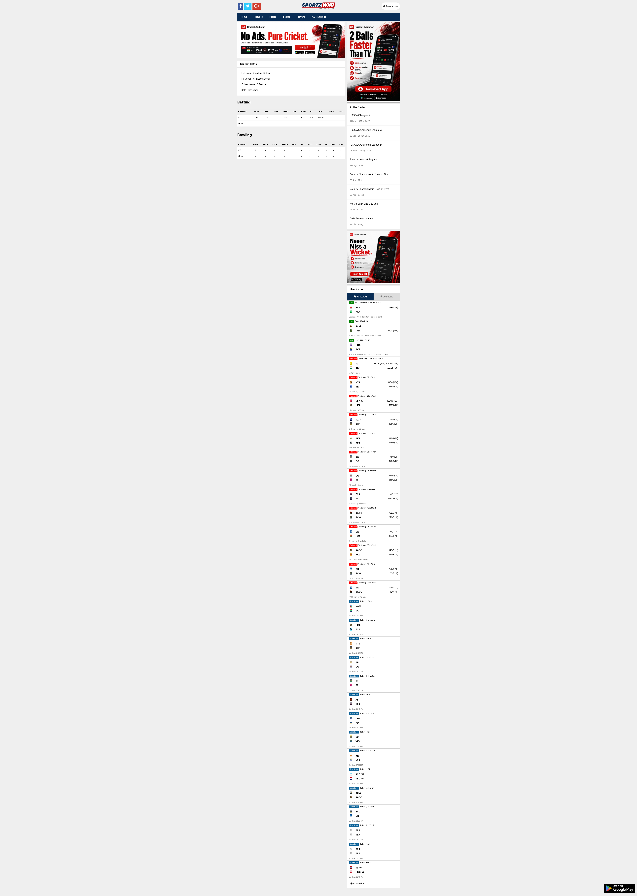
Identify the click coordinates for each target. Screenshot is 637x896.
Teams (286, 17)
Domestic (387, 297)
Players (301, 17)
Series (272, 17)
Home (244, 17)
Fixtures (258, 17)
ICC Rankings (319, 17)
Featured (361, 297)
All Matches (359, 883)
